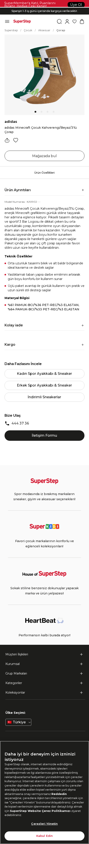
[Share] (7, 140)
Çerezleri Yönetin (44, 823)
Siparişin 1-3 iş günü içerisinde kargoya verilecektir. (44, 9)
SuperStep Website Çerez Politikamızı (40, 811)
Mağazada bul (44, 156)
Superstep (11, 30)
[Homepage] (22, 21)
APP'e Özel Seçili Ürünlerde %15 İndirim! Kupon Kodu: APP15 (44, 13)
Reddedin (59, 794)
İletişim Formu (44, 435)
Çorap (60, 30)
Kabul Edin (44, 835)
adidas (11, 122)
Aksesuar (44, 30)
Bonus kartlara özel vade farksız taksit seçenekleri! (44, 7)
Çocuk (28, 30)
